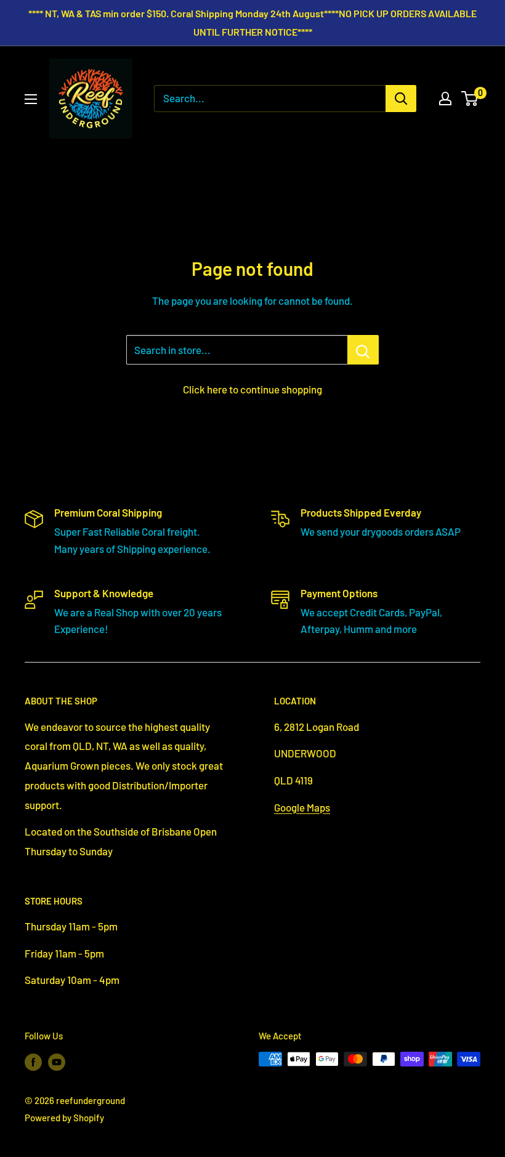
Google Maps (302, 807)
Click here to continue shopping (252, 389)
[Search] (401, 98)
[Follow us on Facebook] (33, 1061)
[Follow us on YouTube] (56, 1061)
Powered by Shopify (64, 1117)
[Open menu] (31, 99)
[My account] (445, 98)
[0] (470, 98)
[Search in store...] (363, 350)
